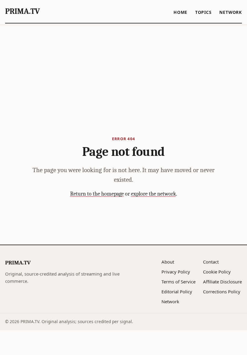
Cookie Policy (217, 272)
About (167, 262)
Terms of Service (178, 282)
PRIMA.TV (22, 11)
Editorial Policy (176, 292)
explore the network (153, 194)
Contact (211, 262)
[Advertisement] (123, 70)
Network (230, 12)
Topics (203, 12)
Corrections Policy (221, 292)
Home (180, 12)
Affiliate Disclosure (222, 282)
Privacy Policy (175, 272)
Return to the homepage (97, 194)
